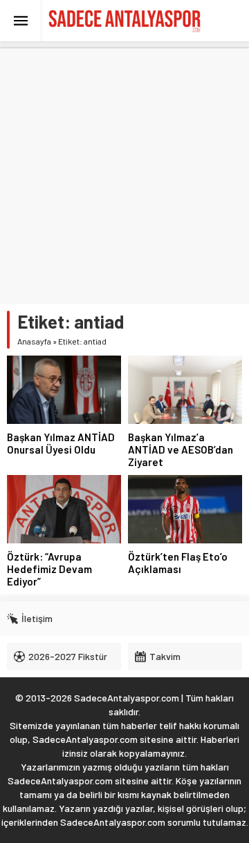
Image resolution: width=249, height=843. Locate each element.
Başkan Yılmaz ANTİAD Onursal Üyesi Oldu (61, 443)
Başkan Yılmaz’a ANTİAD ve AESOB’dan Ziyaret (180, 449)
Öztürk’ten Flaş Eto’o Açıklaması (178, 562)
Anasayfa (34, 341)
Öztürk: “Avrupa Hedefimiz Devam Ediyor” (49, 569)
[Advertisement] (124, 172)
